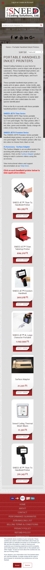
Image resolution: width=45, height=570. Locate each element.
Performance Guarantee (22, 517)
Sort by (23, 52)
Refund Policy (22, 533)
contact (22, 513)
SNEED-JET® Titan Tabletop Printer (22, 248)
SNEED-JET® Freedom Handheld (22, 292)
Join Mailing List (22, 521)
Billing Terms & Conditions (22, 525)
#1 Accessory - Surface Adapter (17, 147)
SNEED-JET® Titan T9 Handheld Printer (22, 469)
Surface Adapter (27, 154)
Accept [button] (17, 565)
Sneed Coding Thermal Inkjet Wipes (22, 425)
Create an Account (26, 2)
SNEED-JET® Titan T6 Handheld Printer (22, 204)
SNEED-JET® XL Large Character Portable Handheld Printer (22, 336)
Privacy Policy (22, 529)
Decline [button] (27, 565)
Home (8, 47)
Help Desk (25, 166)
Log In (14, 2)
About (22, 508)
